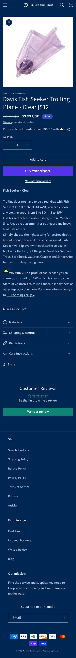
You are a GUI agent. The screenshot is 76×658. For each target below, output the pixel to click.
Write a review (38, 412)
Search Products (18, 450)
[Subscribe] (63, 618)
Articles (13, 505)
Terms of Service (19, 487)
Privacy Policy (17, 478)
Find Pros (14, 531)
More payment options (38, 180)
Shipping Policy (18, 459)
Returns (13, 496)
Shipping (7, 122)
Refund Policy (17, 468)
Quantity (8, 136)
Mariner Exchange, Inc (32, 651)
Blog (11, 559)
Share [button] (11, 364)
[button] (5, 4)
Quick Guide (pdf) (15, 309)
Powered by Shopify (51, 651)
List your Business (19, 540)
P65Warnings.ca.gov (20, 295)
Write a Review (17, 549)
